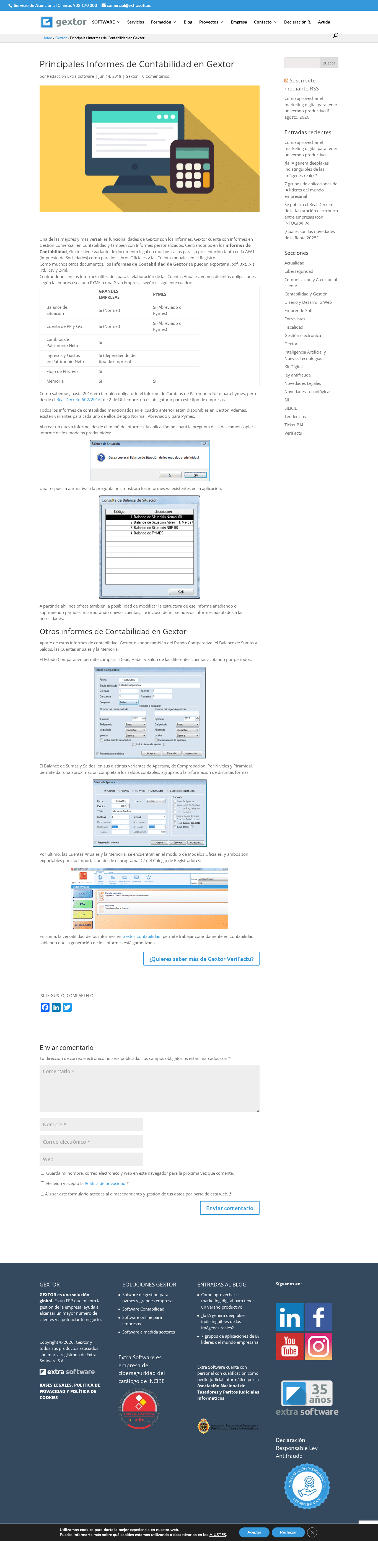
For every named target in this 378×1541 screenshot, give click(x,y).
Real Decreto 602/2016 (78, 399)
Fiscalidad (293, 327)
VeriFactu (293, 433)
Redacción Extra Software (70, 76)
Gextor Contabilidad (141, 936)
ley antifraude (297, 375)
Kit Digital (293, 366)
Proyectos (208, 22)
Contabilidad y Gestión (306, 294)
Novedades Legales (302, 383)
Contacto (263, 22)
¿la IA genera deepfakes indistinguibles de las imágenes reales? (306, 169)
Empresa (239, 22)
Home (47, 38)
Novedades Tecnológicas (307, 391)
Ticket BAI (293, 424)
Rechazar (288, 1532)
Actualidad (294, 263)
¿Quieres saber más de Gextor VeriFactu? (201, 958)
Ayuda (324, 22)
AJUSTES (217, 1534)
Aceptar (254, 1532)
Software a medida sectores (148, 1332)
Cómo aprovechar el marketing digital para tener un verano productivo (310, 104)
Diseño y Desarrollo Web (308, 302)
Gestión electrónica (302, 335)
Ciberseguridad (298, 271)
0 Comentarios (155, 76)
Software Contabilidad (143, 1309)
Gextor (61, 38)
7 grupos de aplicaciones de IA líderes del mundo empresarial (310, 190)
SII (286, 400)
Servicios (135, 22)
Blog (188, 22)
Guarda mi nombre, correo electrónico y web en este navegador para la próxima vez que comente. (140, 1173)
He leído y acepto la (87, 1183)
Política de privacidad (105, 1183)
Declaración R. (297, 22)
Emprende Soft (298, 310)
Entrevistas (294, 318)
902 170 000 (85, 5)
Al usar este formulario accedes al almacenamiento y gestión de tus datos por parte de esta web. (138, 1194)
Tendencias (295, 416)
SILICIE (290, 408)
